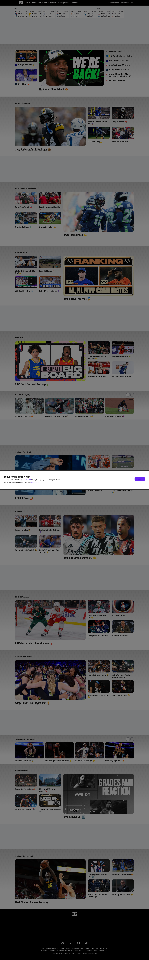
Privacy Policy (31, 481)
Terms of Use (27, 479)
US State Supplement (37, 482)
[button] (140, 479)
